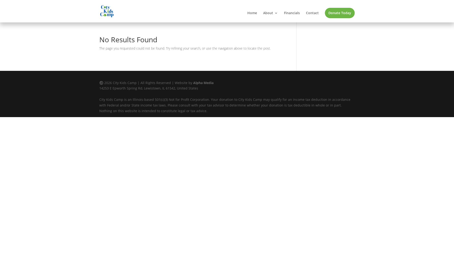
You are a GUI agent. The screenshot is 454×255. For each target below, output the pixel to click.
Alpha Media (203, 83)
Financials (292, 13)
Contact (312, 13)
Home (252, 13)
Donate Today (339, 13)
